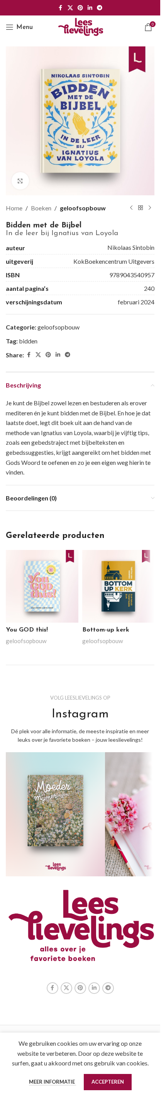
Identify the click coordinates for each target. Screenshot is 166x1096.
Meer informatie (52, 1082)
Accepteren (107, 1082)
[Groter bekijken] (20, 180)
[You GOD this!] (42, 586)
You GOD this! (27, 630)
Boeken (41, 208)
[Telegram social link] (100, 8)
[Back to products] (140, 208)
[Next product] (149, 208)
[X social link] (70, 8)
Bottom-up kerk (105, 630)
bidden (28, 341)
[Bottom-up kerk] (118, 586)
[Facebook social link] (60, 8)
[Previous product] (131, 208)
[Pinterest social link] (80, 8)
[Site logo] (80, 26)
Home (14, 208)
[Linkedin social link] (90, 8)
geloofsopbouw (83, 208)
